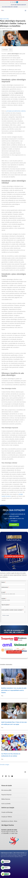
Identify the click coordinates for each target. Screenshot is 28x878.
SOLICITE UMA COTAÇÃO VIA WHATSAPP (18, 4)
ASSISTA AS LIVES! (14, 562)
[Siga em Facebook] (11, 2)
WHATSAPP (14, 524)
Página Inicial (3, 18)
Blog (8, 18)
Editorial (3, 28)
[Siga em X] (13, 2)
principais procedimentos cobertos (16, 111)
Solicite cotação (14, 652)
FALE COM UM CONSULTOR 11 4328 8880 (10, 6)
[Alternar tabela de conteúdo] (9, 50)
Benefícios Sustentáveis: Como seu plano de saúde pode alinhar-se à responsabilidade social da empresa (13, 690)
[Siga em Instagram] (15, 2)
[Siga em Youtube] (12, 776)
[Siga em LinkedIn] (17, 2)
